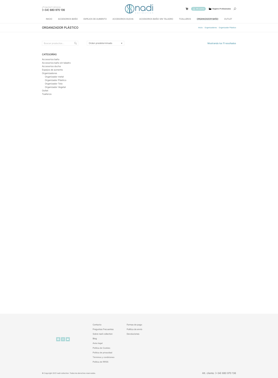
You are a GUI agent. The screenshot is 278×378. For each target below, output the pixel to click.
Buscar (75, 43)
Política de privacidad (102, 352)
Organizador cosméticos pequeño (110, 295)
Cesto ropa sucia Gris (161, 295)
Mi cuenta (200, 9)
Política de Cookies (101, 348)
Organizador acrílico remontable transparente (212, 166)
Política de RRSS (100, 362)
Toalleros (47, 94)
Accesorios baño (50, 59)
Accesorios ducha (51, 66)
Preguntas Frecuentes (103, 329)
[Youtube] (68, 339)
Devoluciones (133, 334)
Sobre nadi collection (103, 334)
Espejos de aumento (52, 69)
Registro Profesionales (221, 9)
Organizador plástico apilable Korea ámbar (110, 166)
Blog (95, 338)
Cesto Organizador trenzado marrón (161, 233)
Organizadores (49, 73)
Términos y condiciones (103, 357)
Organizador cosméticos (212, 231)
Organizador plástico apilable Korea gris (161, 166)
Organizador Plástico (55, 80)
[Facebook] (58, 339)
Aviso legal (98, 343)
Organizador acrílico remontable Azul (212, 102)
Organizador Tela (53, 83)
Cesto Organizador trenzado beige (110, 231)
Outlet (45, 90)
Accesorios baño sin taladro (56, 62)
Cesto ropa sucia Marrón (161, 100)
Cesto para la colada (110, 100)
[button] (43, 2)
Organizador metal (54, 76)
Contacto (97, 324)
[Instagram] (63, 339)
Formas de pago (134, 324)
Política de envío (134, 329)
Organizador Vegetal (55, 87)
